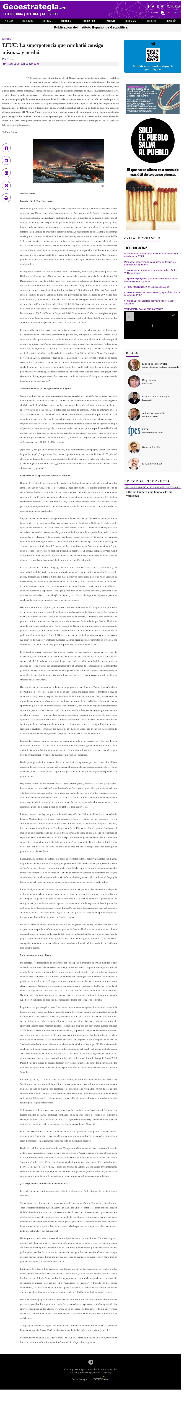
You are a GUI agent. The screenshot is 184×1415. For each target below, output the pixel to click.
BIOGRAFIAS (130, 21)
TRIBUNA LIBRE (89, 21)
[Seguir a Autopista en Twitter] (153, 7)
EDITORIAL (47, 21)
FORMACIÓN (171, 21)
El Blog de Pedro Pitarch (154, 363)
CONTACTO (151, 21)
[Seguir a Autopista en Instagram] (158, 7)
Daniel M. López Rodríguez (156, 396)
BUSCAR (175, 6)
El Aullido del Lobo (152, 463)
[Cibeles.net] (99, 1379)
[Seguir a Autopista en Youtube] (162, 7)
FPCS (145, 429)
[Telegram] (90, 1363)
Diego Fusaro (149, 380)
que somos (27, 21)
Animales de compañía (153, 413)
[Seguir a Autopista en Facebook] (148, 7)
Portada (9, 21)
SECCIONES (66, 21)
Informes (111, 21)
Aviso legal (107, 1372)
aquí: (138, 273)
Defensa (7, 39)
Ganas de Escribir (151, 447)
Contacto (73, 1372)
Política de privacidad (90, 1372)
